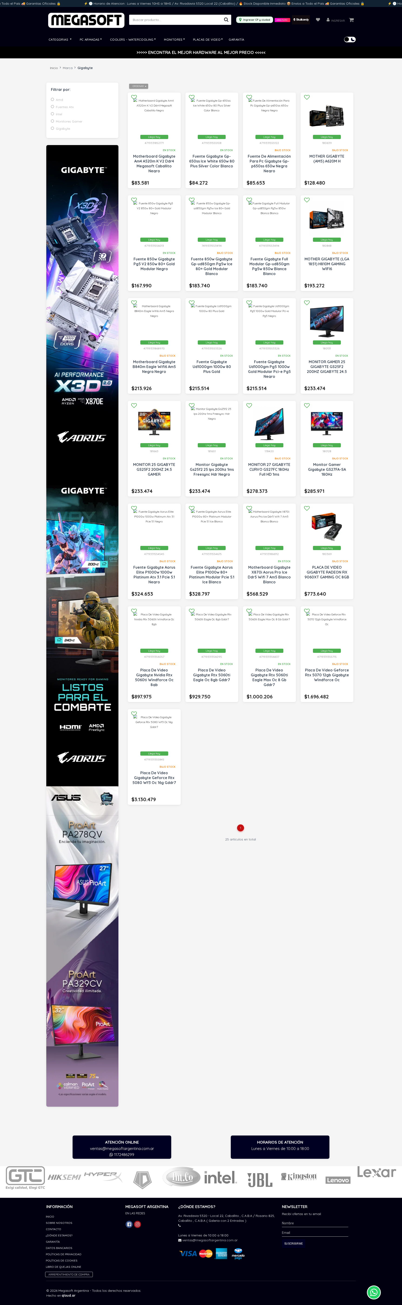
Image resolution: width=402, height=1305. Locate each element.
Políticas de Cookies (61, 1260)
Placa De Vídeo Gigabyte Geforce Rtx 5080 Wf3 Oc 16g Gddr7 (154, 777)
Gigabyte (63, 128)
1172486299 (123, 1154)
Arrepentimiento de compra (69, 1274)
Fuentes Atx (65, 107)
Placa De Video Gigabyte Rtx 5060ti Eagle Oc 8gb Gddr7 (211, 675)
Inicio (54, 68)
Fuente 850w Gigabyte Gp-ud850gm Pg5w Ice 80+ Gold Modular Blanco (211, 266)
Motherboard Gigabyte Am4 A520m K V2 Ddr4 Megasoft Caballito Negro (154, 163)
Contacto (53, 1229)
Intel (59, 114)
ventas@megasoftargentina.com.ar (122, 1148)
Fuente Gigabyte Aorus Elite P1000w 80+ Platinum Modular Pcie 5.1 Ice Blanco (211, 574)
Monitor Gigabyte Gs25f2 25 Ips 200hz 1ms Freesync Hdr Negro (212, 469)
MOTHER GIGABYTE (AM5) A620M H (326, 158)
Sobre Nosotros (59, 1223)
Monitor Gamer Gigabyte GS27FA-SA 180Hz (327, 469)
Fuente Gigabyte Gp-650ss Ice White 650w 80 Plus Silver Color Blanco (211, 161)
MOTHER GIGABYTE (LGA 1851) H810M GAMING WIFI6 (327, 264)
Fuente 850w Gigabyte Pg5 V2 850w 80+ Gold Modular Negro (154, 264)
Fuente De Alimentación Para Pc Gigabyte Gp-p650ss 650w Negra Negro (269, 163)
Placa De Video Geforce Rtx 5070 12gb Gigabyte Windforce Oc (327, 675)
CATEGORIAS (59, 39)
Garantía (236, 39)
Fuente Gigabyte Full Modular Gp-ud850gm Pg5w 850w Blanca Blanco (269, 266)
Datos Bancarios (59, 1248)
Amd (59, 100)
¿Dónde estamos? (59, 1235)
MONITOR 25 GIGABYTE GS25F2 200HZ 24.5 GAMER (154, 469)
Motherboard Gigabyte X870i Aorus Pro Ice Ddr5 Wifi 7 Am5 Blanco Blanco (269, 574)
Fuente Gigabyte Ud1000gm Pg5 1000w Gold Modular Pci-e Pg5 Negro (269, 369)
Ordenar (138, 86)
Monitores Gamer (69, 121)
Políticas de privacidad (63, 1254)
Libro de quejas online (63, 1266)
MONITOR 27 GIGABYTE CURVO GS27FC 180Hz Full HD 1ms (269, 469)
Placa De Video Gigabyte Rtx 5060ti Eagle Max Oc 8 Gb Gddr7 (269, 677)
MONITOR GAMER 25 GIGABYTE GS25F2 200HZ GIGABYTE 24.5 (327, 366)
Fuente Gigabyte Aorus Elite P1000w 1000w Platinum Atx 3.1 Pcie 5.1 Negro (154, 574)
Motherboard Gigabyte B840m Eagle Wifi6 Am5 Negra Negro (154, 366)
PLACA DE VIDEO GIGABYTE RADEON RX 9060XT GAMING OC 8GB (327, 572)
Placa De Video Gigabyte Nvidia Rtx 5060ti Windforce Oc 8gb (154, 677)
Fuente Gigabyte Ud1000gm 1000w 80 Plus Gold (212, 366)
